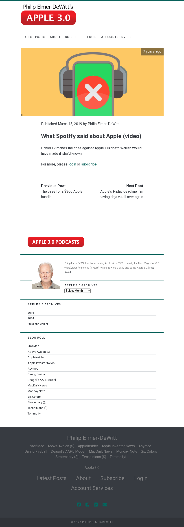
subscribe (89, 164)
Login (92, 37)
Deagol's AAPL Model (42, 379)
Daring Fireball (37, 374)
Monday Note (36, 391)
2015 (31, 312)
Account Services (117, 37)
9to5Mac (33, 346)
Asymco (33, 368)
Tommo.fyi (34, 413)
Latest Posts (34, 37)
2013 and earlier (38, 324)
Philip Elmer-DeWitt (103, 124)
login (72, 164)
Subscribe (74, 37)
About (55, 37)
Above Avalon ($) (39, 351)
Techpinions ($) (38, 408)
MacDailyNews (37, 385)
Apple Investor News (41, 363)
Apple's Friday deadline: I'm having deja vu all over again (121, 194)
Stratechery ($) (37, 402)
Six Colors (34, 396)
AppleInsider (36, 357)
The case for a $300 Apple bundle (62, 194)
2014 (31, 318)
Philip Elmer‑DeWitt (92, 437)
